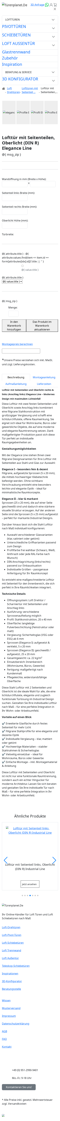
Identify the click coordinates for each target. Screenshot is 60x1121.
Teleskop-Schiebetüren (16, 966)
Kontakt (7, 1046)
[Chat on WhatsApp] (47, 5)
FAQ (4, 1039)
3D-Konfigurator (12, 981)
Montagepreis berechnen (17, 344)
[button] (6, 112)
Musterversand (11, 1008)
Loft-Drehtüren (11, 927)
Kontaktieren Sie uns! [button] (19, 1087)
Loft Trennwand (11, 950)
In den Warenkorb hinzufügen (14, 325)
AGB (4, 1031)
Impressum (9, 1016)
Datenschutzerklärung (15, 1023)
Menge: (12, 307)
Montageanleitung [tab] (44, 377)
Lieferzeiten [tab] (44, 384)
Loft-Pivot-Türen (11, 935)
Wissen (6, 1000)
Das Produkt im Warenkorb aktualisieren (42, 325)
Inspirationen (10, 973)
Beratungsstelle (11, 989)
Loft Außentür (10, 958)
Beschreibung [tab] (16, 377)
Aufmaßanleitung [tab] (16, 384)
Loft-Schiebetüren (13, 942)
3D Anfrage (37, 4)
